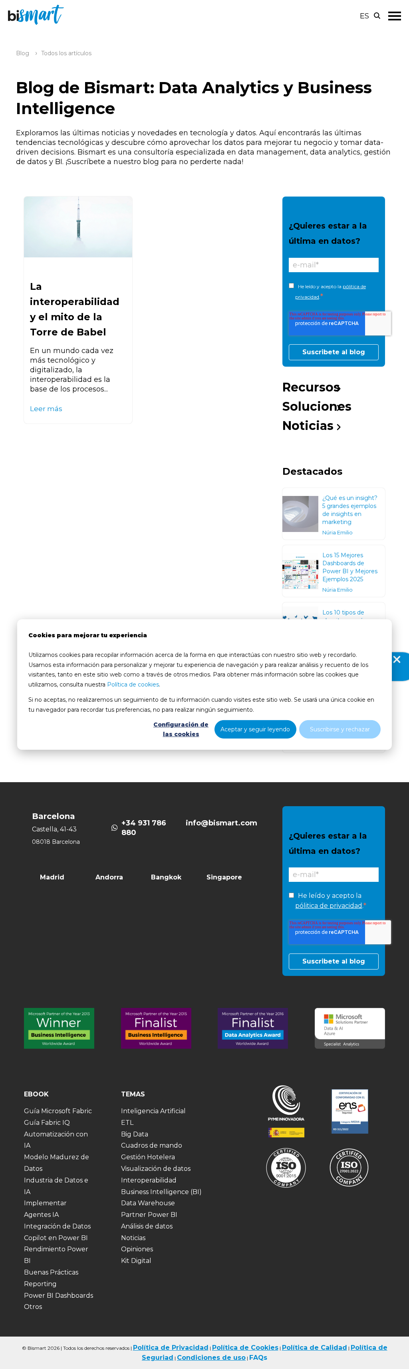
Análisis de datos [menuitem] (147, 1226)
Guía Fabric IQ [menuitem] (47, 1122)
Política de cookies (133, 684)
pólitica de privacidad (328, 905)
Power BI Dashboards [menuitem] (58, 1295)
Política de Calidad (314, 1347)
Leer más (46, 408)
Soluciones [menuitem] (316, 406)
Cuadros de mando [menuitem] (151, 1145)
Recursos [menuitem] (311, 387)
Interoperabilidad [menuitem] (149, 1180)
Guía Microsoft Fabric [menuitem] (58, 1111)
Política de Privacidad (170, 1347)
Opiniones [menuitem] (137, 1249)
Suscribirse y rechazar (340, 729)
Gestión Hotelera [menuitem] (148, 1157)
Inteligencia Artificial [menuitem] (153, 1111)
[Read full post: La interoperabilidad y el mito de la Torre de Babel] (78, 227)
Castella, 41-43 (54, 829)
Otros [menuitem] (33, 1307)
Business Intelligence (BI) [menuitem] (161, 1192)
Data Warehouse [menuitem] (148, 1203)
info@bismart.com (221, 823)
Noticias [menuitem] (308, 425)
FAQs (258, 1357)
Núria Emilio (337, 532)
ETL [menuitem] (127, 1122)
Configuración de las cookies (180, 729)
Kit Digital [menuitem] (136, 1261)
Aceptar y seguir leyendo (255, 729)
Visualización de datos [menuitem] (156, 1168)
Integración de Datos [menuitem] (57, 1226)
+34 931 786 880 (143, 828)
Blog (22, 53)
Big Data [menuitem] (134, 1134)
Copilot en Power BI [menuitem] (56, 1238)
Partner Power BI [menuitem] (149, 1214)
